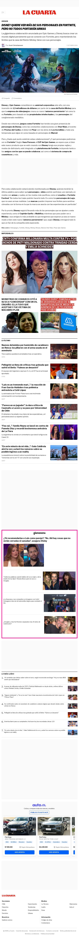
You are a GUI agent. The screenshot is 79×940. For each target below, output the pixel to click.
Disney (27, 228)
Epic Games (62, 228)
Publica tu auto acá (39, 812)
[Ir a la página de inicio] (39, 12)
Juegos (5, 21)
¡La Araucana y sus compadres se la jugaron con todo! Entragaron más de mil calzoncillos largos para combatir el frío (22, 601)
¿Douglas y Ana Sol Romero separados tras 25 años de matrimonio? (21, 623)
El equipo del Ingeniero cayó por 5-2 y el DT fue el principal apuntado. (25, 372)
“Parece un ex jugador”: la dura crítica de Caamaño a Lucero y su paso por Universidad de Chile (24, 408)
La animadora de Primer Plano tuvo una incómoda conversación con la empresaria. (21, 394)
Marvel (43, 228)
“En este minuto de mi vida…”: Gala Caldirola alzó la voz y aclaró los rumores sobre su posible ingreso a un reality (24, 449)
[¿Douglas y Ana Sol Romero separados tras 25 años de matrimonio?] (60, 625)
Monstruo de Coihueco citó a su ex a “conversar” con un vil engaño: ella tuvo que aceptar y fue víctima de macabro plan (19, 304)
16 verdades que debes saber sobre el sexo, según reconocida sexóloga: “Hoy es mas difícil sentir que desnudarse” (35, 679)
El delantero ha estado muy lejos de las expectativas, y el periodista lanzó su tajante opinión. (23, 415)
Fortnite (21, 228)
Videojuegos (14, 228)
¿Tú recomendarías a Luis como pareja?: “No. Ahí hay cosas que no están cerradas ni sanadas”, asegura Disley (36, 539)
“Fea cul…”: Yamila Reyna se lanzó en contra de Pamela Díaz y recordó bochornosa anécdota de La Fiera (25, 429)
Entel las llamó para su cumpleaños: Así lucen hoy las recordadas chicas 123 (29, 722)
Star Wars (49, 228)
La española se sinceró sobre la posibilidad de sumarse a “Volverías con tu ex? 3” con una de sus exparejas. (24, 456)
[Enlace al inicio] (39, 533)
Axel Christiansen (16, 45)
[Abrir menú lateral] (3, 12)
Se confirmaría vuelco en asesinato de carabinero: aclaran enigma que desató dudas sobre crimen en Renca (34, 705)
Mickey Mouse (35, 228)
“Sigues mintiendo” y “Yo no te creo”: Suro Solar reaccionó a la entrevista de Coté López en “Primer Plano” (34, 696)
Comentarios (17, 98)
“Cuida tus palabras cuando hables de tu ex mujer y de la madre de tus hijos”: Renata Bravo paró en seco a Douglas (22, 579)
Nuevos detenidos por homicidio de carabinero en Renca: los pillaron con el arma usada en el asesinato (25, 348)
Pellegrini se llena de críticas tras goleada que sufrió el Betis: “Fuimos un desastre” (25, 366)
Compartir (6, 98)
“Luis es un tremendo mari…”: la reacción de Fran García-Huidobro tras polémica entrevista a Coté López (24, 387)
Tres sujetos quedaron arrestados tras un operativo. (22, 354)
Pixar (55, 228)
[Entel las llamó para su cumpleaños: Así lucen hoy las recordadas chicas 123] (72, 724)
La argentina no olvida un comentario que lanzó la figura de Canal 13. (24, 435)
